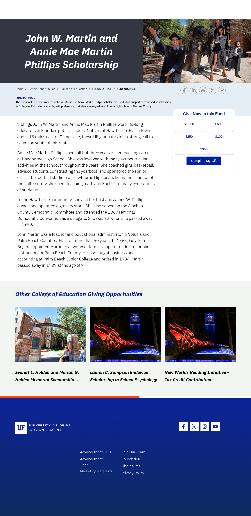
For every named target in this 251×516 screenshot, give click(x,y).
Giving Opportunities (42, 89)
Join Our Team (133, 451)
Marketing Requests (96, 471)
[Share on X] (213, 91)
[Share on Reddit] (204, 91)
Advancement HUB (95, 451)
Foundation (131, 458)
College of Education (73, 89)
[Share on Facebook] (185, 91)
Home (20, 89)
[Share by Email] (222, 91)
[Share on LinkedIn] (194, 91)
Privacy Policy (133, 472)
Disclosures (131, 465)
